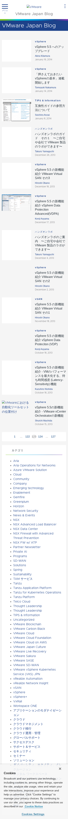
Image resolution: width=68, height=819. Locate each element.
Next (59, 436)
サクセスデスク (23, 742)
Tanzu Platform (24, 597)
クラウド (19, 719)
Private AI (20, 551)
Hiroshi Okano (42, 183)
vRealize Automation (27, 678)
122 (27, 436)
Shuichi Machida (43, 420)
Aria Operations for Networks (34, 465)
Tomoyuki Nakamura (45, 87)
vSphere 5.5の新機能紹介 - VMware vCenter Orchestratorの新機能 (50, 411)
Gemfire (19, 497)
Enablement (21, 492)
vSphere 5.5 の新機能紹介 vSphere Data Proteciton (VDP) (49, 340)
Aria (16, 460)
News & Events (24, 515)
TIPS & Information (48, 100)
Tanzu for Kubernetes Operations (37, 592)
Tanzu (17, 583)
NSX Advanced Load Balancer (34, 524)
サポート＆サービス (26, 746)
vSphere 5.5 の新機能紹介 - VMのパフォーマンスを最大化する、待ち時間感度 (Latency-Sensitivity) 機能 (50, 376)
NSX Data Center (25, 528)
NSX (16, 519)
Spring (17, 569)
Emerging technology (28, 488)
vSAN (38, 299)
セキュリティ (22, 751)
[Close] (60, 769)
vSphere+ (20, 696)
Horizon (18, 506)
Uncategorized (23, 619)
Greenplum (21, 501)
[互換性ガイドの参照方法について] (16, 110)
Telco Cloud (21, 601)
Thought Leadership (27, 606)
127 (53, 436)
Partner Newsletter (27, 547)
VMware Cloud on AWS (30, 642)
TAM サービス (23, 578)
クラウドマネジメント (28, 724)
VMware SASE (23, 660)
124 (40, 436)
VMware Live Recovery (29, 651)
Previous (8, 436)
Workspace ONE (25, 705)
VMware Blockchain (27, 624)
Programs (20, 556)
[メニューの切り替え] (5, 6)
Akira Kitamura (42, 56)
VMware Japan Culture (29, 646)
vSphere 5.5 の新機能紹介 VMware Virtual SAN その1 (49, 308)
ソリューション (23, 760)
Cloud (17, 474)
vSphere (40, 41)
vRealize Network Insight (30, 683)
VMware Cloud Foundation (32, 637)
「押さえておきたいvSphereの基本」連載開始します (49, 78)
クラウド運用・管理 (26, 733)
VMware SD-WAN (26, 665)
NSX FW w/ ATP (25, 542)
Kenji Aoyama (42, 218)
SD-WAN (19, 560)
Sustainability (22, 574)
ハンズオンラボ (44, 129)
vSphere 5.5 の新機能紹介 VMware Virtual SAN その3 (49, 174)
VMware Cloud (23, 633)
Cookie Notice (33, 806)
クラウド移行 (22, 728)
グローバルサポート (26, 737)
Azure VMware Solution (30, 470)
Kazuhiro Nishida (44, 389)
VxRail (17, 701)
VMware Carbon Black (29, 628)
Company (20, 483)
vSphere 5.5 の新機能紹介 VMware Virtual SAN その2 (49, 277)
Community (21, 479)
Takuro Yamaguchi (44, 151)
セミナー (19, 755)
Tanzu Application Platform (32, 587)
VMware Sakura (24, 656)
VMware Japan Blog (34, 14)
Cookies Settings (33, 814)
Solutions (19, 565)
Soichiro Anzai (42, 115)
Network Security (25, 510)
